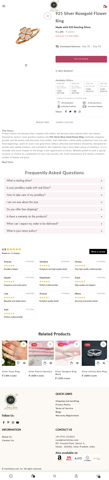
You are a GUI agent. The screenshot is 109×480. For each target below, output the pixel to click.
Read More (7, 162)
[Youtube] (17, 422)
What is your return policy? (22, 231)
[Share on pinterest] (75, 111)
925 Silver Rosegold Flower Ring (81, 17)
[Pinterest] (8, 422)
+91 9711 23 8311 (65, 437)
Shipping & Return (64, 122)
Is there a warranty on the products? (27, 216)
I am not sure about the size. (23, 202)
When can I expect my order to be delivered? (32, 224)
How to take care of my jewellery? (26, 195)
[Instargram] (13, 422)
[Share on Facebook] (66, 111)
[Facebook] (3, 422)
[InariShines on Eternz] (87, 459)
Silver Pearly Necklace (40, 372)
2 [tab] (29, 65)
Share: (59, 112)
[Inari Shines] (54, 6)
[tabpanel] (28, 36)
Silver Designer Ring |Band (65, 373)
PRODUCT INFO (42, 122)
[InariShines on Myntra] (69, 459)
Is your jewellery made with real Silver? (29, 188)
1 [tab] (26, 65)
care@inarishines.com (67, 440)
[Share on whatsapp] (79, 111)
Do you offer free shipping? (22, 209)
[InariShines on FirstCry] (97, 459)
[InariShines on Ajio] (78, 459)
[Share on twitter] (70, 111)
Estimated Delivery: (70, 46)
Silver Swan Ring (11, 372)
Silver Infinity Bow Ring (94, 372)
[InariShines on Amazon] (60, 459)
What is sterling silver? (19, 181)
